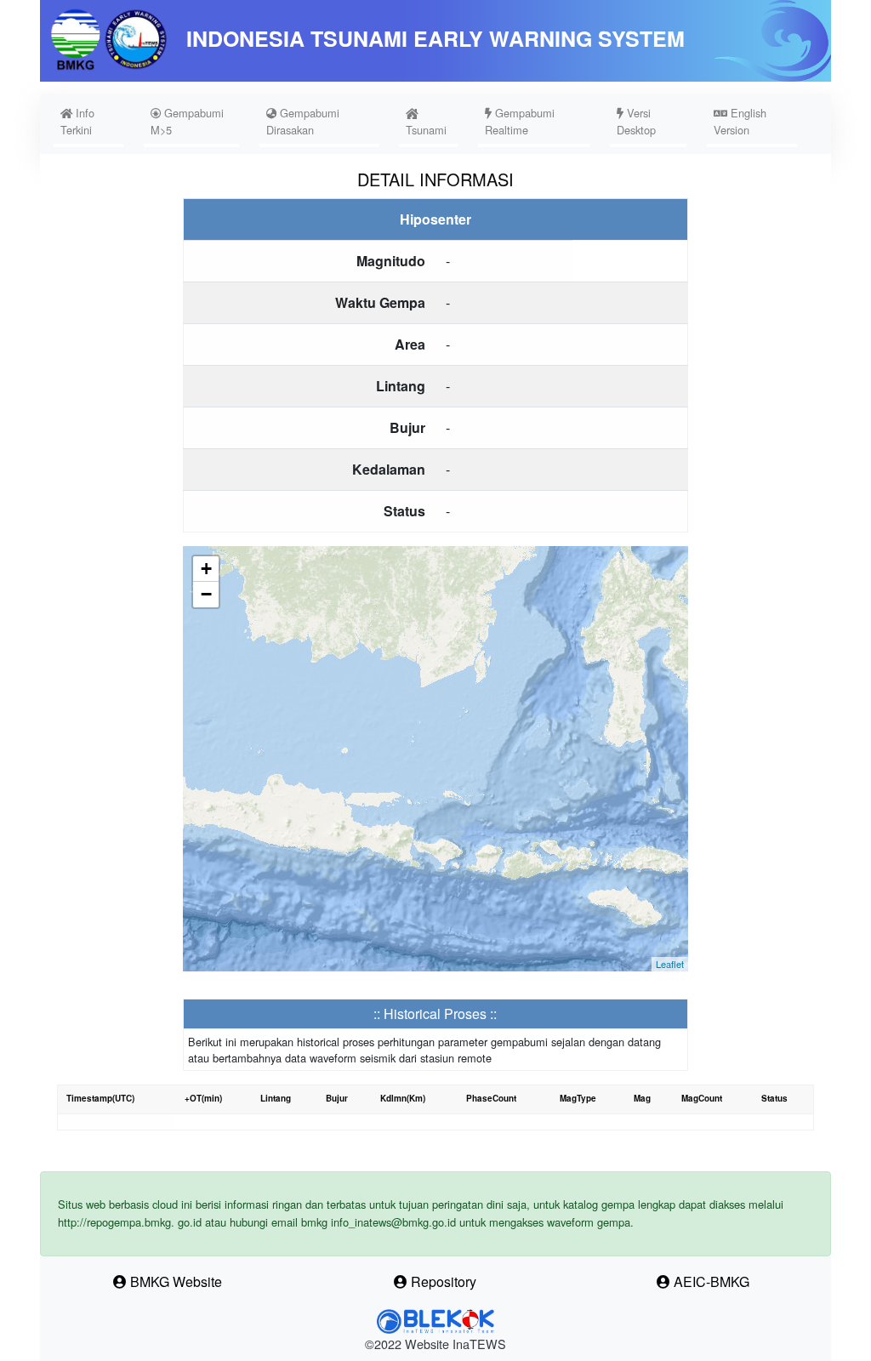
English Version (740, 121)
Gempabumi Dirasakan (302, 121)
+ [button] (206, 568)
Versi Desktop (636, 121)
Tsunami (426, 130)
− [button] (206, 594)
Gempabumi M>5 (187, 121)
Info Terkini (91, 121)
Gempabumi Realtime (520, 121)
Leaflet (670, 964)
